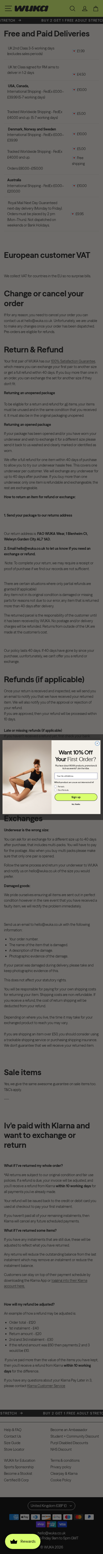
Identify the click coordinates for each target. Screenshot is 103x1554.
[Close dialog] (97, 743)
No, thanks (76, 804)
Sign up (76, 797)
